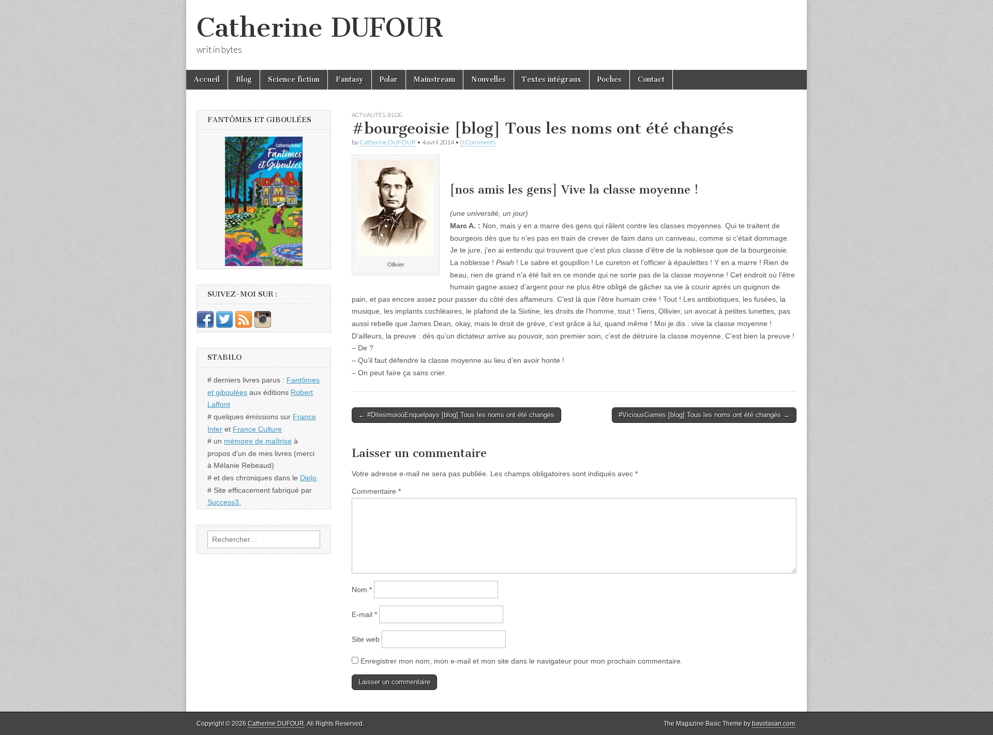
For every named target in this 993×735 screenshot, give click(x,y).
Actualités (368, 114)
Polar (389, 79)
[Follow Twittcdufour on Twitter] (224, 325)
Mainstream (434, 79)
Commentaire (376, 491)
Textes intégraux (551, 79)
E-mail (364, 614)
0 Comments (477, 142)
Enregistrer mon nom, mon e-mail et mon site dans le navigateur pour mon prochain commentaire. (521, 661)
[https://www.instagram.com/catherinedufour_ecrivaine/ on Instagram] (262, 325)
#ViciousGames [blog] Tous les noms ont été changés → (704, 415)
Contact (651, 79)
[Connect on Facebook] (205, 325)
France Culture (257, 429)
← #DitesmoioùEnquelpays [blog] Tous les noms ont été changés (456, 415)
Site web (366, 639)
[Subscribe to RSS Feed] (243, 325)
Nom (362, 589)
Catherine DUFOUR (320, 27)
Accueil (207, 79)
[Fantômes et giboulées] (263, 201)
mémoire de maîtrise (258, 441)
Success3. (224, 502)
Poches (609, 79)
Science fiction (294, 79)
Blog (244, 79)
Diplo (308, 478)
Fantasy (350, 79)
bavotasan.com (773, 723)
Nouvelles (488, 79)
